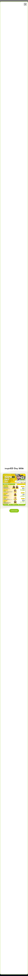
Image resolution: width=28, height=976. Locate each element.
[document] (14, 488)
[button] (25, 4)
